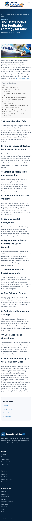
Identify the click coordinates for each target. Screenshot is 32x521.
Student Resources (6, 479)
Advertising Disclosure (7, 501)
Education (4, 474)
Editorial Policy (5, 494)
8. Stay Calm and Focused (11, 107)
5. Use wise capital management (13, 99)
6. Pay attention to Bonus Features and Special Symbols (15, 102)
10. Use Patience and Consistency (14, 112)
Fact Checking (5, 496)
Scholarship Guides (6, 462)
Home (2, 14)
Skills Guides (4, 476)
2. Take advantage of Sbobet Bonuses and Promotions (16, 90)
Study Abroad (5, 464)
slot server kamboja (22, 78)
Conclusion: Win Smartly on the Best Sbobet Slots (15, 115)
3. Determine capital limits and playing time (15, 94)
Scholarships (7, 416)
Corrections (4, 499)
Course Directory (5, 481)
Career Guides (7, 413)
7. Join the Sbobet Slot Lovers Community (15, 105)
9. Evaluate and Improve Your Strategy (15, 110)
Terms (3, 509)
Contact (3, 511)
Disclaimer (4, 506)
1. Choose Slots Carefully (10, 87)
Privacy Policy (4, 504)
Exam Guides (7, 409)
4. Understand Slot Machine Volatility (15, 97)
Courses (5, 405)
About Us (3, 491)
